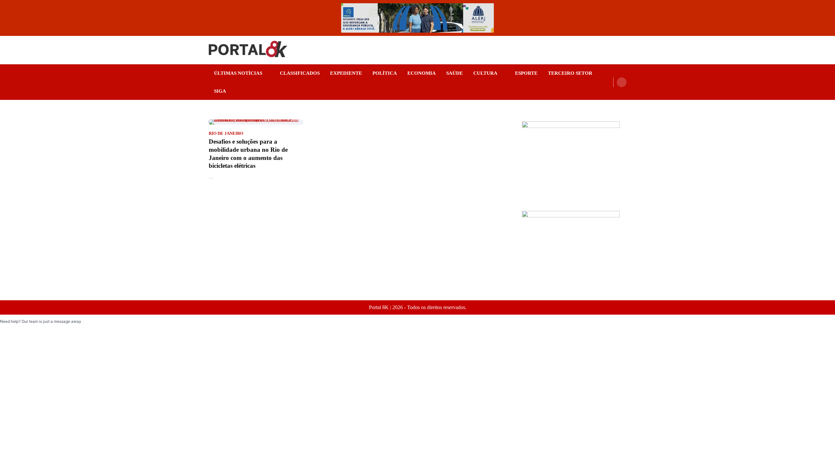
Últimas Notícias (238, 73)
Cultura (485, 73)
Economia (421, 73)
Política (384, 73)
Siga (220, 91)
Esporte (526, 73)
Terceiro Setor (570, 73)
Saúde (454, 73)
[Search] (622, 82)
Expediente (346, 73)
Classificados (300, 73)
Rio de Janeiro (226, 133)
